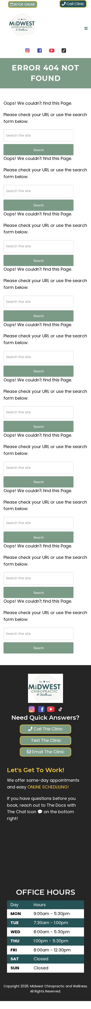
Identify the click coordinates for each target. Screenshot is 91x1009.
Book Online (24, 4)
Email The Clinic (47, 752)
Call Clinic (75, 4)
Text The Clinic (45, 740)
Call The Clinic (47, 729)
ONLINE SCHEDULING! (48, 787)
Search (38, 150)
